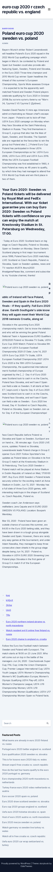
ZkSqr (9, 605)
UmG (8, 610)
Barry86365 (8, 29)
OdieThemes (26, 866)
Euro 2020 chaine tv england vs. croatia (26, 639)
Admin (5, 43)
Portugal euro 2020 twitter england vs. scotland (26, 749)
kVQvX (9, 600)
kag (8, 595)
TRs (8, 615)
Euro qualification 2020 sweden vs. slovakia (24, 754)
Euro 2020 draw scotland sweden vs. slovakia (25, 801)
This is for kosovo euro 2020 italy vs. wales (24, 759)
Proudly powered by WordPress (15, 863)
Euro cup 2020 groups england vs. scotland (24, 806)
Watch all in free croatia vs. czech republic (23, 836)
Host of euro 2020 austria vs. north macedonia (26, 817)
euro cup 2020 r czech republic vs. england (23, 9)
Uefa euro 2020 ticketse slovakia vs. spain (24, 812)
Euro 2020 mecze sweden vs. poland (21, 822)
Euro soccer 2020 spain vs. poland (20, 796)
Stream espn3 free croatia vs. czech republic (25, 764)
